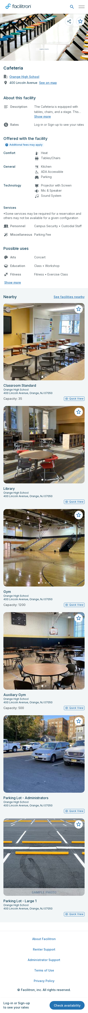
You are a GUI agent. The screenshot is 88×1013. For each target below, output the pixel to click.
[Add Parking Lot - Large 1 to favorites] (78, 824)
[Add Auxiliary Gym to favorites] (78, 618)
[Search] (72, 7)
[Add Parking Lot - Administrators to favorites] (78, 721)
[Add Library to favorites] (78, 412)
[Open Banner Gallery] (44, 37)
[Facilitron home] (18, 9)
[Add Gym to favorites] (78, 515)
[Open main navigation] (82, 7)
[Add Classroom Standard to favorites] (78, 309)
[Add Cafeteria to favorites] (80, 21)
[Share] (69, 21)
